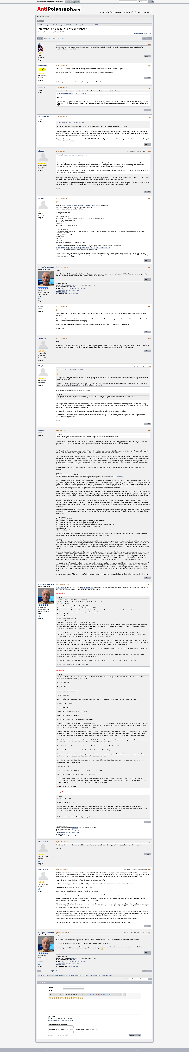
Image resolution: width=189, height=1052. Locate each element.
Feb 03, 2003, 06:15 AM (61, 44)
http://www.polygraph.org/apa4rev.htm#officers (79, 205)
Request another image (66, 1020)
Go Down (40, 38)
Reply (144, 38)
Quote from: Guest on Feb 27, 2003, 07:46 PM (70, 370)
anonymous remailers (87, 587)
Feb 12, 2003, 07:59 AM (62, 267)
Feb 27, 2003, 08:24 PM (61, 366)
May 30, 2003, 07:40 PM (62, 869)
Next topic (147, 33)
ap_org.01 (74, 287)
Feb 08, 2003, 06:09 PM (61, 88)
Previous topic (138, 33)
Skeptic (41, 151)
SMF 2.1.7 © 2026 (39, 1050)
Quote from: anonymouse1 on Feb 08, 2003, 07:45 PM (72, 155)
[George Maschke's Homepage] (39, 298)
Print (149, 38)
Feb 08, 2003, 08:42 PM (61, 151)
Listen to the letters (53, 1020)
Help (137, 1050)
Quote (148, 56)
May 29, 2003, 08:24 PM (62, 842)
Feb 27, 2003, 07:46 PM (61, 306)
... (60, 38)
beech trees (42, 66)
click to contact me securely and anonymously (73, 288)
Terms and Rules (143, 1050)
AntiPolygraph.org (61, 587)
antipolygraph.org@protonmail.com (69, 290)
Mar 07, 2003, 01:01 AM (61, 430)
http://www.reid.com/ (115, 477)
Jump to (126, 979)
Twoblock (42, 338)
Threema (58, 291)
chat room (75, 285)
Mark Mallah (43, 842)
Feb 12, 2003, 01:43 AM (61, 198)
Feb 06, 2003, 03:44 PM (61, 65)
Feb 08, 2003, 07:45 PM (61, 116)
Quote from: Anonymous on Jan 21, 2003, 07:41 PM (72, 93)
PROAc (41, 198)
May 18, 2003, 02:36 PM (63, 584)
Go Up (39, 971)
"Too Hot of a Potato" (73, 293)
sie (39, 44)
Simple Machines (49, 1050)
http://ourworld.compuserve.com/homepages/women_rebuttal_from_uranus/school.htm (83, 248)
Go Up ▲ (151, 1050)
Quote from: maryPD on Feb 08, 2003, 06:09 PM (71, 122)
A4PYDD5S (64, 291)
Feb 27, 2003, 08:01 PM (61, 338)
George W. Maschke (46, 267)
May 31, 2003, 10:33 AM (63, 932)
